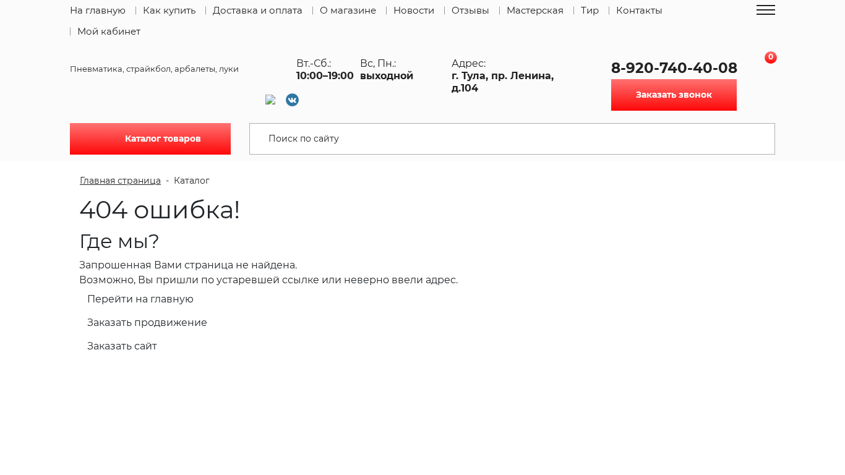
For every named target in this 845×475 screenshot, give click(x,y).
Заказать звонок (674, 94)
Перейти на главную (140, 299)
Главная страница (120, 180)
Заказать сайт (122, 346)
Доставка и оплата (257, 10)
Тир (590, 10)
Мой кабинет (108, 31)
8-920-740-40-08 (674, 68)
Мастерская (535, 10)
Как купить (169, 10)
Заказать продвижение (147, 322)
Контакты (639, 10)
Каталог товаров (163, 138)
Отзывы (470, 10)
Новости (413, 10)
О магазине (348, 10)
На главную (98, 10)
